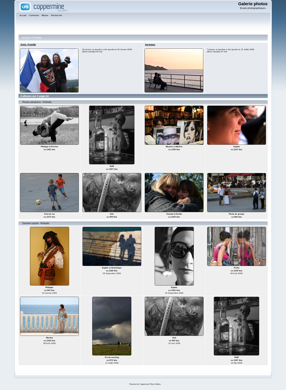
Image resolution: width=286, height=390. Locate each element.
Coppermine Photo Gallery (150, 384)
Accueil (26, 37)
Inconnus (150, 44)
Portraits (37, 37)
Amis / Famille (28, 44)
